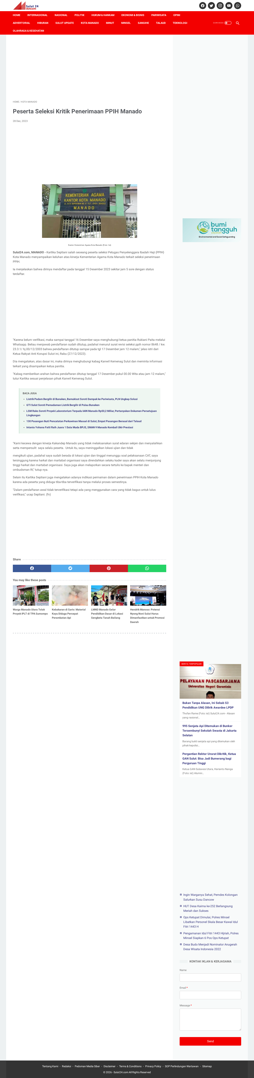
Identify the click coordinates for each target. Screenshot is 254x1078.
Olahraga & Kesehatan (28, 30)
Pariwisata (158, 15)
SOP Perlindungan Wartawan (182, 1066)
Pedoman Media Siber (87, 1066)
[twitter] (211, 5)
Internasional (37, 15)
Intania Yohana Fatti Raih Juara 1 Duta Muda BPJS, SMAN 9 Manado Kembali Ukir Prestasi (79, 427)
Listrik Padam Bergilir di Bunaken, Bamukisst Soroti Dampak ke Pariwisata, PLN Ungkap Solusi (82, 399)
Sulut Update (64, 22)
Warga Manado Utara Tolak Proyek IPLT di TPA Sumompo (30, 611)
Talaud (161, 22)
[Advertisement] (89, 67)
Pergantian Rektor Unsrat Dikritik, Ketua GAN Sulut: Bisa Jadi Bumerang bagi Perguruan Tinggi (209, 758)
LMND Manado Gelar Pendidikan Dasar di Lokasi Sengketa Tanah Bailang (107, 613)
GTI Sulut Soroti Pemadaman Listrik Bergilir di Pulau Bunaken (62, 405)
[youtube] (228, 5)
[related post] (31, 595)
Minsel (126, 22)
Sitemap (207, 1066)
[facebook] (202, 5)
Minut (110, 22)
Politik (79, 15)
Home (16, 15)
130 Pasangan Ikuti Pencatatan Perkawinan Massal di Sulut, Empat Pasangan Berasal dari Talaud (84, 421)
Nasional (61, 15)
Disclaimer (109, 1066)
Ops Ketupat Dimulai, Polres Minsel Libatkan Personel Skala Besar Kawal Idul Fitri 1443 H (210, 922)
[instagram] (220, 5)
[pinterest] (109, 568)
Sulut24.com (121, 1072)
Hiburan (42, 22)
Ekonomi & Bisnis (132, 15)
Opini (176, 15)
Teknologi (180, 22)
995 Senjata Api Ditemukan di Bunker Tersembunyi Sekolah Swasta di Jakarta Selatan (209, 730)
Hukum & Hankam (102, 15)
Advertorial (21, 22)
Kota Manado (90, 22)
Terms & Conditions (130, 1066)
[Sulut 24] (28, 5)
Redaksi (66, 1066)
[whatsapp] (237, 5)
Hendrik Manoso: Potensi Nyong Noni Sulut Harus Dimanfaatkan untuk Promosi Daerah (147, 615)
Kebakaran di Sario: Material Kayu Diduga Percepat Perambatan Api (69, 613)
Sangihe (143, 22)
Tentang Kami (50, 1066)
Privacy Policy (153, 1066)
